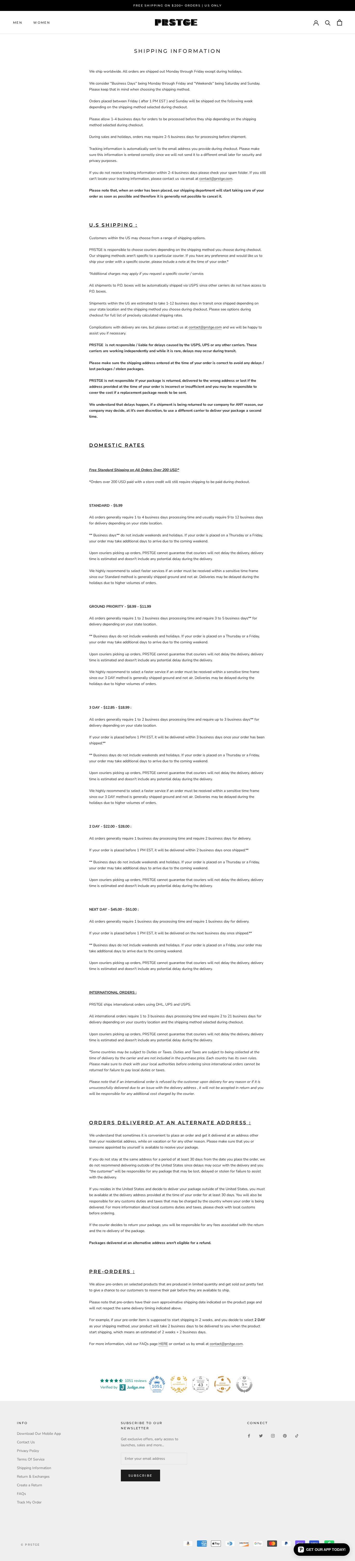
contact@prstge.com (215, 178)
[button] (322, 1549)
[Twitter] (261, 1435)
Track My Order (29, 1502)
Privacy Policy (28, 1450)
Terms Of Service (30, 1459)
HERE (163, 1343)
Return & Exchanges (33, 1476)
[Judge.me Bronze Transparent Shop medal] (222, 1384)
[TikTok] (297, 1435)
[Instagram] (273, 1435)
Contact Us (26, 1442)
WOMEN (41, 22)
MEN (17, 22)
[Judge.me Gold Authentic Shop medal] (178, 1384)
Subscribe (140, 1475)
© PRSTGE (30, 1544)
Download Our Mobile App (39, 1433)
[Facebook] (249, 1435)
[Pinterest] (285, 1435)
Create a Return (29, 1485)
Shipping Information (34, 1467)
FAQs (21, 1493)
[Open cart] (339, 23)
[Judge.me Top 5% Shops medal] (244, 1384)
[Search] (328, 22)
